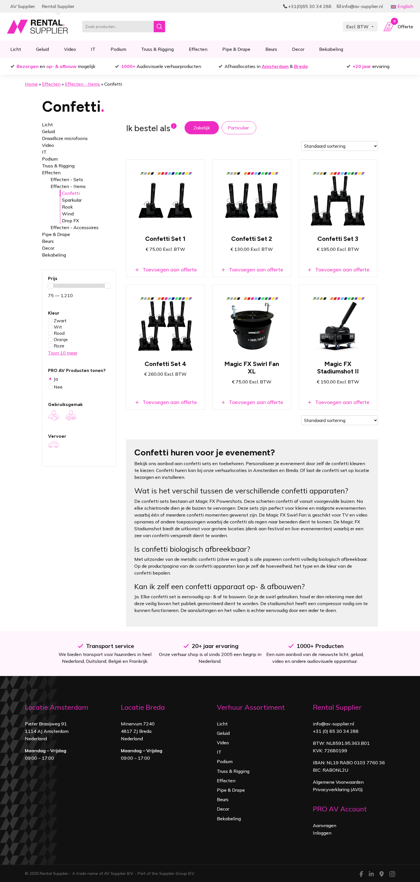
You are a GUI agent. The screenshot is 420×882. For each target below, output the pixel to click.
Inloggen (322, 833)
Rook (67, 207)
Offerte (403, 25)
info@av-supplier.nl (333, 724)
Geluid (42, 49)
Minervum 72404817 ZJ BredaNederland (138, 731)
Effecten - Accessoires (75, 227)
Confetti (71, 193)
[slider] (50, 286)
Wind (68, 214)
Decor (298, 49)
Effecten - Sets (67, 179)
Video (70, 49)
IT (93, 49)
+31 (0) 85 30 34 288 (336, 731)
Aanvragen (324, 825)
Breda (301, 66)
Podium (118, 49)
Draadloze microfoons (65, 138)
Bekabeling (331, 49)
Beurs (271, 49)
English (405, 6)
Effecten (198, 49)
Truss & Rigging (157, 49)
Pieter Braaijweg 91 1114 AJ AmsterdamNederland (47, 731)
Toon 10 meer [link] (62, 353)
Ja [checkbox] (56, 379)
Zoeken (159, 26)
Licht (15, 49)
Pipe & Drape (236, 49)
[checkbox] (79, 320)
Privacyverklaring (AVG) (338, 789)
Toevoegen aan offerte (169, 269)
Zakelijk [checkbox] (201, 128)
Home (31, 84)
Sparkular (72, 200)
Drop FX (70, 220)
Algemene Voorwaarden (338, 782)
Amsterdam (275, 66)
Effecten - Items (82, 84)
